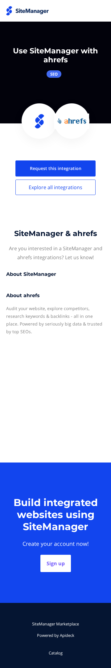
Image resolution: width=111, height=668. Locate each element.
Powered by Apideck (55, 635)
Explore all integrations (55, 187)
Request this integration (55, 168)
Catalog (56, 653)
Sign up (56, 563)
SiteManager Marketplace (55, 624)
